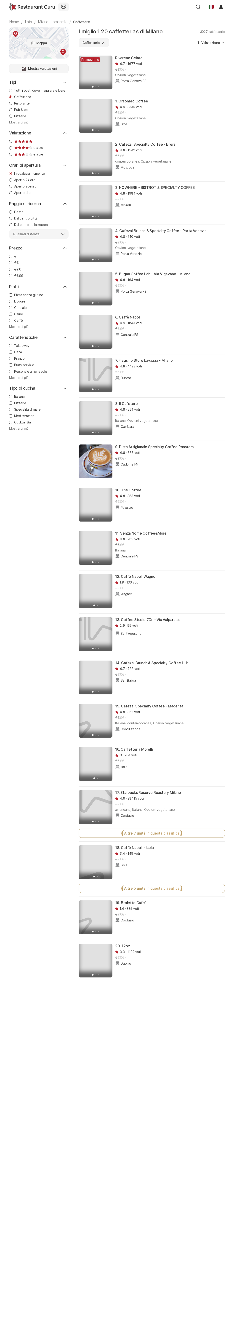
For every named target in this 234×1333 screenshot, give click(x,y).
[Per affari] (63, 6)
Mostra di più (19, 122)
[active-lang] (211, 6)
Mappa (41, 43)
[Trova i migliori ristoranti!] (32, 7)
